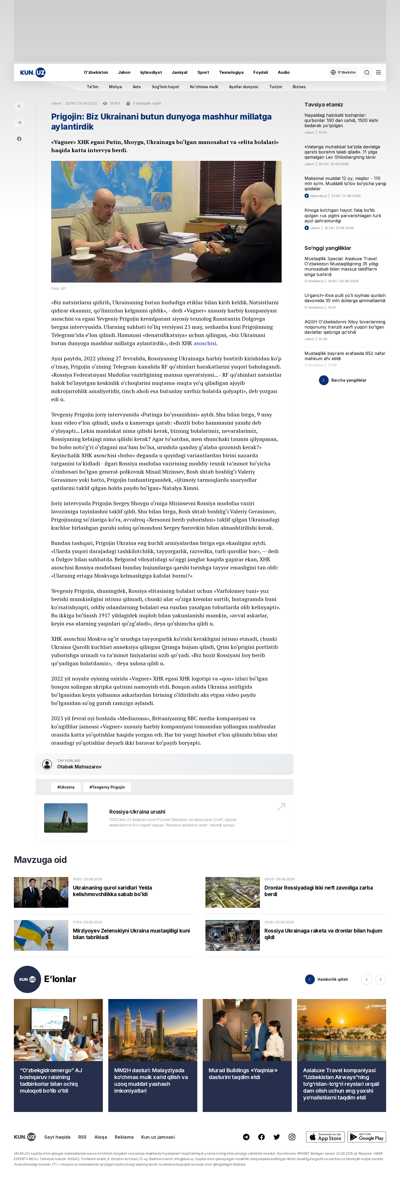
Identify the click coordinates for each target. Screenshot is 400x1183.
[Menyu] (378, 72)
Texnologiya (231, 72)
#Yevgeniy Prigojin (107, 787)
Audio (284, 72)
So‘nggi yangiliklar (327, 248)
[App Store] (325, 1137)
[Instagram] (292, 1137)
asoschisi (205, 343)
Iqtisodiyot (151, 72)
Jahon (124, 72)
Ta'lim (92, 86)
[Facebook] (19, 138)
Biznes (299, 86)
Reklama (124, 1137)
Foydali (260, 72)
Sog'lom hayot (165, 86)
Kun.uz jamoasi (157, 1137)
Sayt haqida (57, 1137)
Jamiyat (179, 72)
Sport (203, 72)
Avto (137, 86)
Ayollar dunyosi (243, 86)
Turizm (275, 86)
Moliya (115, 86)
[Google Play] (366, 1137)
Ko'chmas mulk (204, 86)
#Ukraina (66, 787)
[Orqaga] (19, 106)
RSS (82, 1137)
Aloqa (100, 1137)
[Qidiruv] (367, 72)
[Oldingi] (366, 979)
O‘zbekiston (96, 72)
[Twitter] (276, 1137)
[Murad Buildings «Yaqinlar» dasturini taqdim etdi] (247, 1055)
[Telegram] (19, 122)
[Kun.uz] (32, 73)
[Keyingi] (380, 979)
